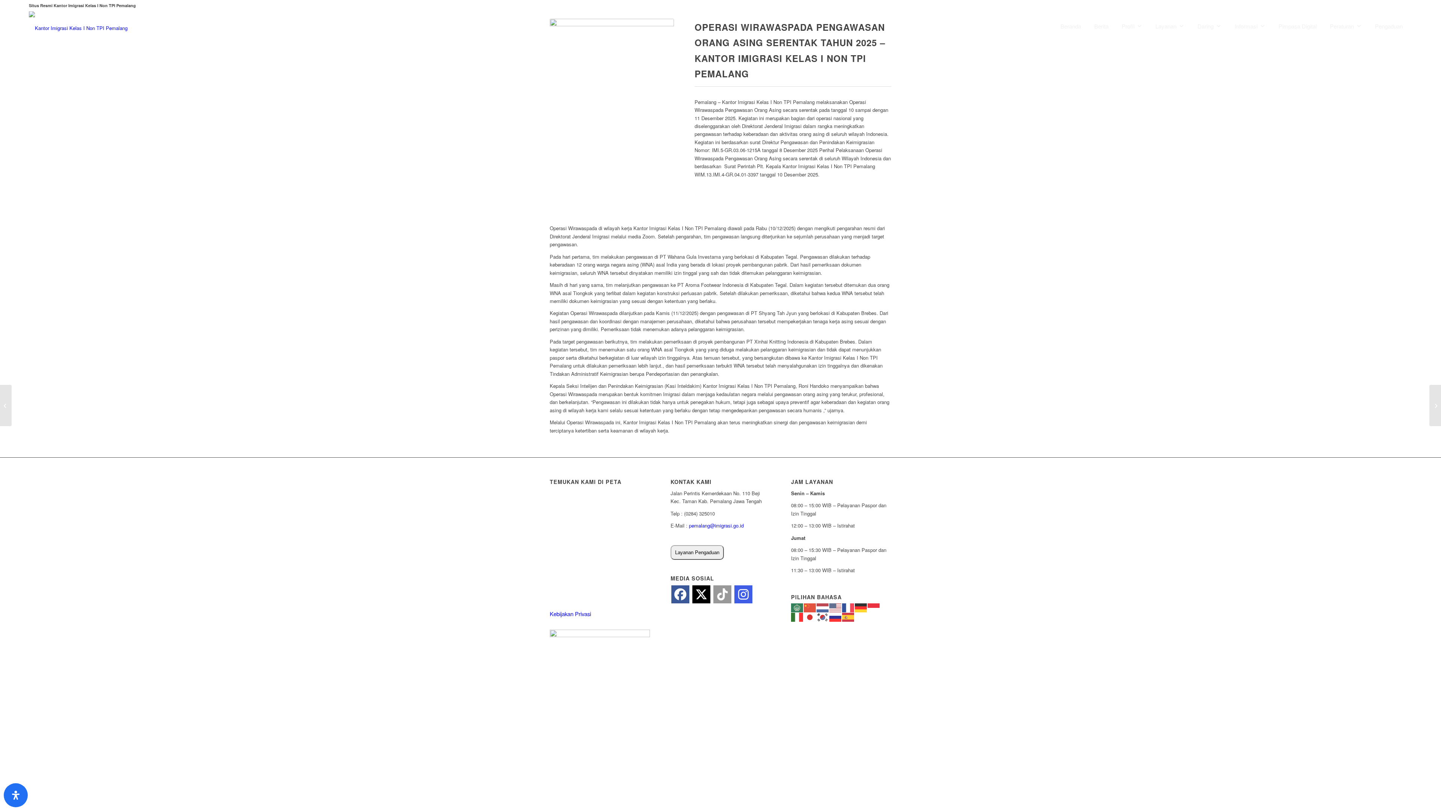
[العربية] (797, 607)
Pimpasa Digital (1298, 26)
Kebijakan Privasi (570, 614)
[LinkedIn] (722, 594)
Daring (1205, 26)
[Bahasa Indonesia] (874, 607)
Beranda (1070, 26)
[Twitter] (701, 594)
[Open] (16, 795)
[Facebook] (680, 594)
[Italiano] (797, 616)
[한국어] (823, 616)
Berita (1101, 26)
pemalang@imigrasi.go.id (716, 525)
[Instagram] (743, 594)
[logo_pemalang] (78, 28)
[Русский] (835, 616)
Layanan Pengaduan (697, 552)
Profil (1128, 26)
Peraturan (1342, 26)
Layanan (1165, 26)
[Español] (848, 616)
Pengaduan (1389, 26)
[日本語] (810, 616)
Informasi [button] (1246, 26)
